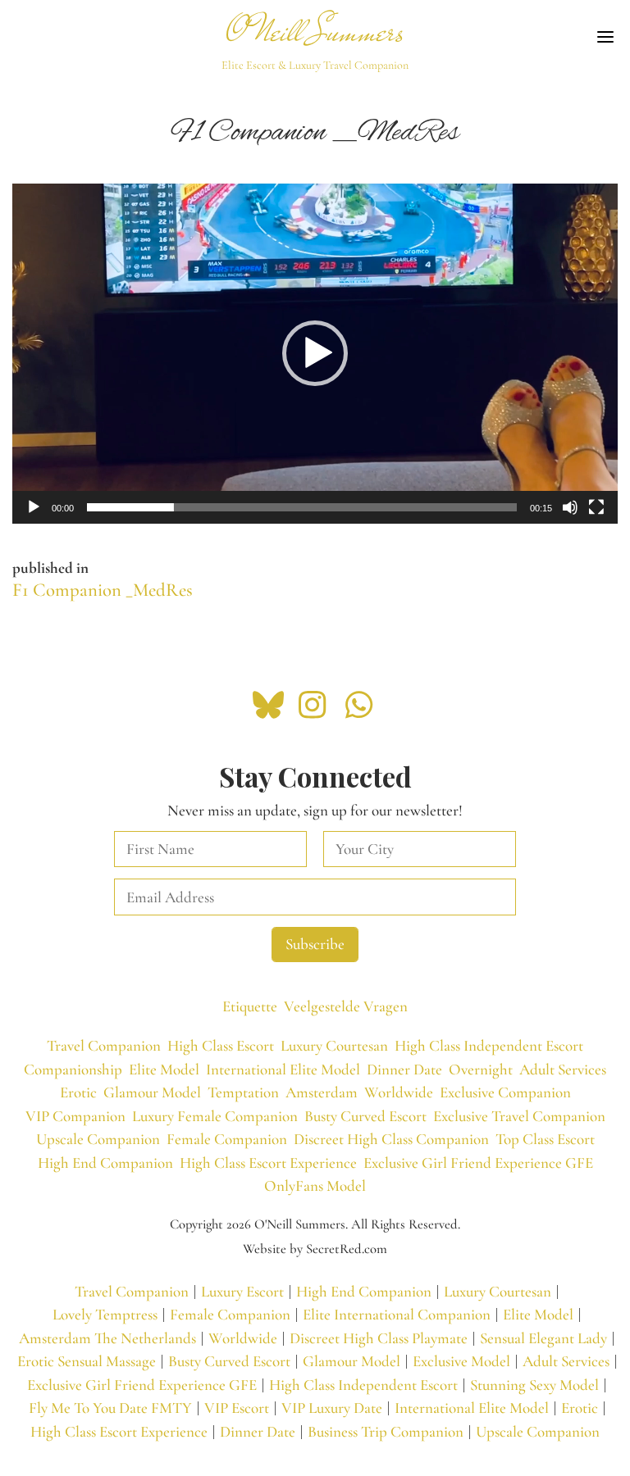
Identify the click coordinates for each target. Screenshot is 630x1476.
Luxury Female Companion (215, 1115)
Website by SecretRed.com (315, 1249)
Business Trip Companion (385, 1431)
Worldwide (398, 1092)
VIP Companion (75, 1115)
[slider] (302, 507)
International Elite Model (283, 1069)
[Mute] (570, 507)
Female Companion (227, 1138)
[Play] (33, 507)
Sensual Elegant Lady (543, 1337)
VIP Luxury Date (331, 1407)
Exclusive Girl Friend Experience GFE (478, 1162)
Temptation (243, 1092)
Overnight (481, 1069)
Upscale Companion (98, 1138)
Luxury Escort (242, 1291)
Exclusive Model (461, 1360)
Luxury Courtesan (334, 1045)
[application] (315, 354)
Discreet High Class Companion (391, 1138)
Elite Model (164, 1069)
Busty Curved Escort (365, 1115)
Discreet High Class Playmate (379, 1337)
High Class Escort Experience (268, 1162)
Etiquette (249, 1006)
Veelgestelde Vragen (346, 1006)
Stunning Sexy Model (534, 1384)
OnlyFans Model (315, 1185)
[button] (315, 353)
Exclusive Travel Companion (519, 1115)
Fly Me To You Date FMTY (110, 1407)
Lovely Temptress (105, 1314)
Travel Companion (104, 1045)
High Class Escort (220, 1045)
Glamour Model (152, 1092)
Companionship (73, 1069)
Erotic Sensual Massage (86, 1360)
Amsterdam (321, 1092)
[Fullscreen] (596, 507)
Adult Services (562, 1069)
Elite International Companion (397, 1314)
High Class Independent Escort (489, 1045)
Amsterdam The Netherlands (107, 1337)
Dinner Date (404, 1069)
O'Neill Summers (315, 31)
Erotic (78, 1092)
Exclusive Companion (505, 1092)
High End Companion (105, 1162)
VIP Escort (236, 1407)
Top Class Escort (545, 1138)
